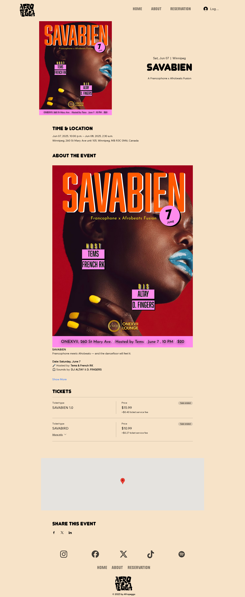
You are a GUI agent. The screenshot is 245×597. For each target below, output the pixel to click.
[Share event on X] (62, 532)
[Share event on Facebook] (54, 532)
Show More (59, 379)
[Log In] (202, 9)
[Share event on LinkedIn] (70, 532)
